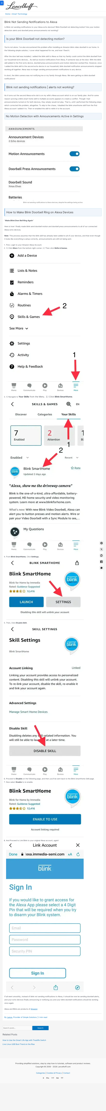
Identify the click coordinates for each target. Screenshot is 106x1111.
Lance (9, 1017)
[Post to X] (101, 549)
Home (7, 14)
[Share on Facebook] (101, 561)
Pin (47, 1078)
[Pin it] (101, 543)
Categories (40, 1073)
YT (52, 1078)
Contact (66, 1073)
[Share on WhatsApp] (101, 567)
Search (40, 1028)
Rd (57, 1078)
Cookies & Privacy (54, 1073)
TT (62, 1078)
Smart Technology (19, 14)
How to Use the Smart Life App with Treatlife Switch (24, 1040)
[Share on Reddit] (101, 555)
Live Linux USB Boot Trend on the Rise (19, 1044)
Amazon (34, 1009)
